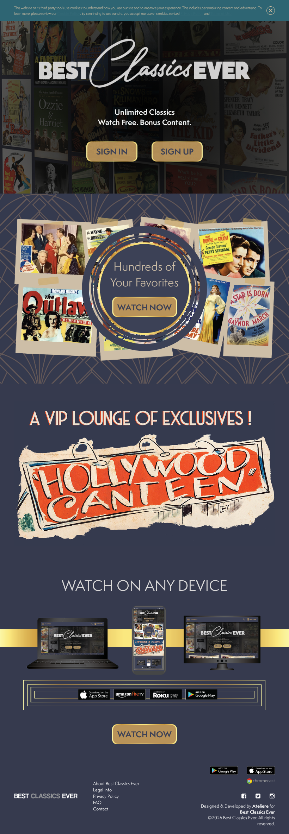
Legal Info (102, 790)
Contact (100, 809)
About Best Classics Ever (116, 783)
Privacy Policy (106, 796)
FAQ (97, 802)
